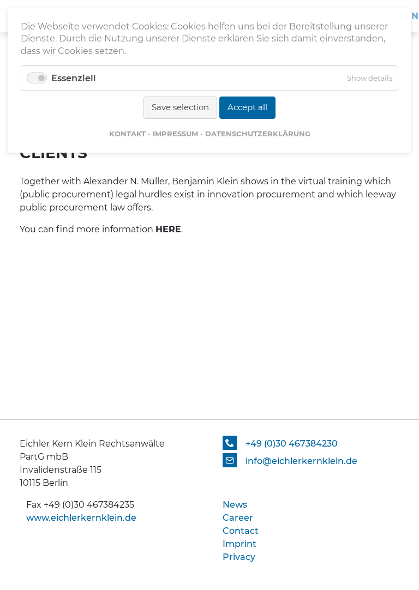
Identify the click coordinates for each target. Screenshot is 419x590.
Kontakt (127, 133)
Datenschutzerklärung (257, 133)
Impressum (175, 133)
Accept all (247, 107)
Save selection (180, 107)
